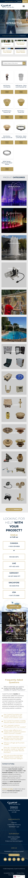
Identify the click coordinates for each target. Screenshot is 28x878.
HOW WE (16, 638)
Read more (7, 92)
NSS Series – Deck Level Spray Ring (21, 136)
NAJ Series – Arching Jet (7, 86)
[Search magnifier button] (24, 63)
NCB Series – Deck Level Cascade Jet (21, 86)
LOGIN (19, 1)
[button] (23, 6)
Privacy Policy (20, 873)
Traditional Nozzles (13, 35)
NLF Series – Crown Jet (21, 111)
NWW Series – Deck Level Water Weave (7, 163)
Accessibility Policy (9, 873)
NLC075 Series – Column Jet (7, 111)
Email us (14, 535)
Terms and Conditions (14, 875)
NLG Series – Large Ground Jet (7, 136)
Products (4, 35)
